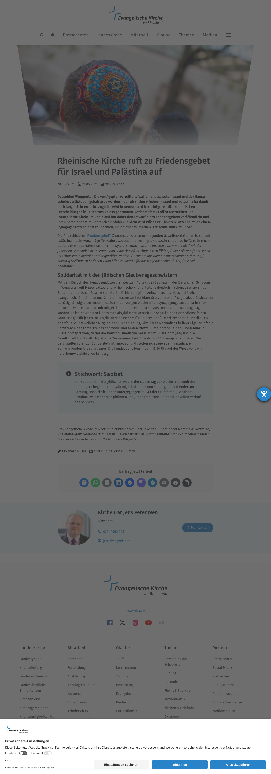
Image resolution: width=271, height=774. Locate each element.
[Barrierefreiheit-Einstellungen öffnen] (264, 394)
